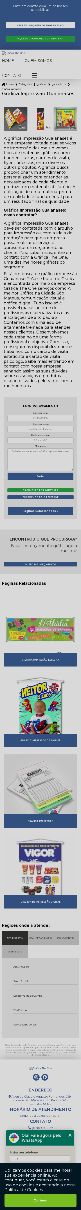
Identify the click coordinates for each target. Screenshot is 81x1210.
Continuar (40, 1200)
